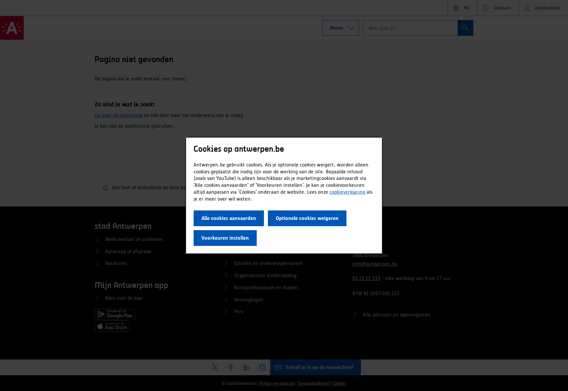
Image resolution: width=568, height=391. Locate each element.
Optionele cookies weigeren (307, 218)
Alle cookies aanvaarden (228, 218)
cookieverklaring (347, 192)
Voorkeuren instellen (225, 238)
